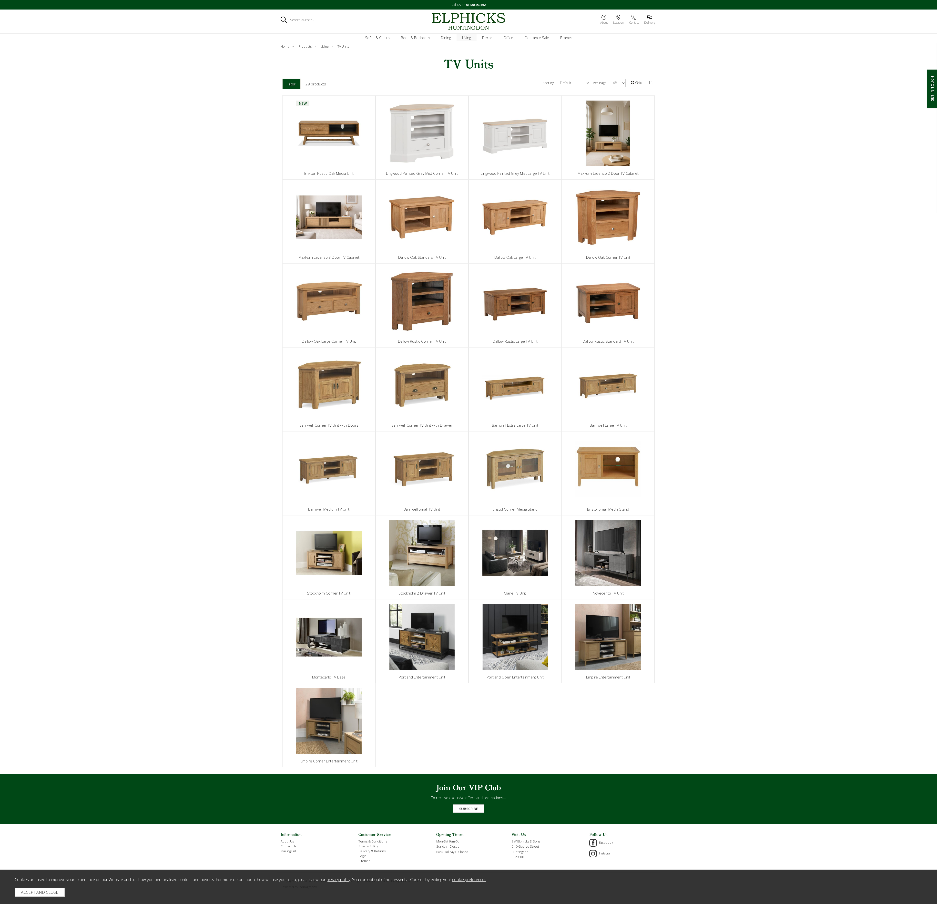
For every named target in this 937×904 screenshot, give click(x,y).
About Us (287, 841)
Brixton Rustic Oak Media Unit (329, 173)
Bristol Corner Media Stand (515, 509)
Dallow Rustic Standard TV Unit (608, 341)
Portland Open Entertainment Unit (515, 677)
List (652, 82)
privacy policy (338, 879)
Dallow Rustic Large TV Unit (515, 341)
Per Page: (600, 83)
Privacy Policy (368, 846)
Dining (446, 37)
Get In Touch (932, 89)
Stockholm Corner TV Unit (328, 593)
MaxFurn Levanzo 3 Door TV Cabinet (328, 257)
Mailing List (288, 851)
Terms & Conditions (372, 841)
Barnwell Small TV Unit (422, 509)
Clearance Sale (536, 37)
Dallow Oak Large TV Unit (515, 257)
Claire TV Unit (515, 593)
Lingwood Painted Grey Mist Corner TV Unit (422, 173)
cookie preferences (469, 879)
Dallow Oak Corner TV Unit (608, 257)
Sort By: (549, 83)
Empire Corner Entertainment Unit (328, 761)
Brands (566, 37)
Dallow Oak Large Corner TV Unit (329, 341)
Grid (638, 82)
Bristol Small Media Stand (608, 509)
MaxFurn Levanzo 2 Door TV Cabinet (608, 173)
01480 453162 (476, 4)
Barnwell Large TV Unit (608, 425)
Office (508, 37)
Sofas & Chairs (377, 37)
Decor (487, 37)
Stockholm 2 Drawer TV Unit (421, 593)
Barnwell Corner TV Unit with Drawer (421, 425)
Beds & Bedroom (415, 37)
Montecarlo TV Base (329, 677)
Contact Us (288, 846)
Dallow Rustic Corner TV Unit (422, 341)
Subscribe (468, 808)
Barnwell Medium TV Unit (328, 509)
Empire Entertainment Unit (608, 677)
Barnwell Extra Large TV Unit (515, 425)
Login (362, 856)
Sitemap (364, 861)
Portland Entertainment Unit (422, 677)
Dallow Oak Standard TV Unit (422, 257)
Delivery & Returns (372, 851)
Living (466, 37)
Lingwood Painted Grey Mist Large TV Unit (515, 173)
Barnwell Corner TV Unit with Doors (328, 425)
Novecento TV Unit (608, 593)
